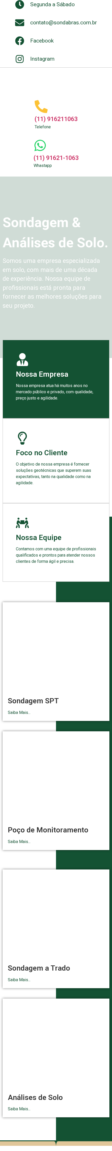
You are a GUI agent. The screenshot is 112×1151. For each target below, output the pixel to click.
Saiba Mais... (19, 712)
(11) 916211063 (56, 119)
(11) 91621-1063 (56, 158)
